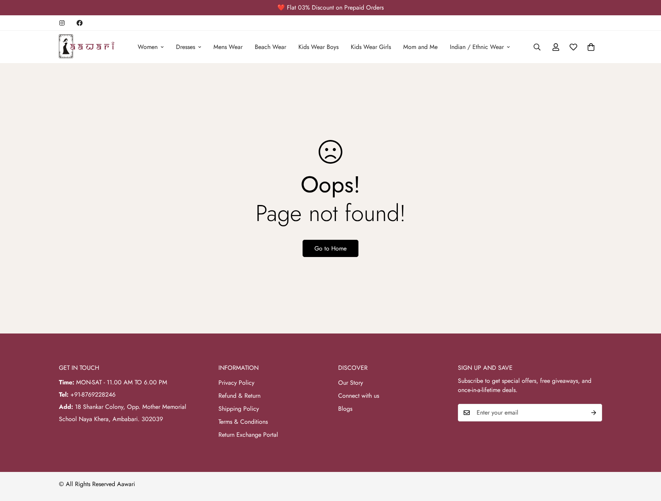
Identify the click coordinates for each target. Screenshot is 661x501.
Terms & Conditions (243, 421)
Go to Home (330, 248)
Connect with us (358, 395)
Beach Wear (270, 46)
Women (148, 46)
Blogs (345, 408)
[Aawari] (86, 47)
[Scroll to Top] (646, 459)
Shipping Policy (238, 408)
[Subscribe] (593, 412)
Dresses (185, 46)
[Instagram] (62, 23)
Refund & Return (239, 395)
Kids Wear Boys (318, 46)
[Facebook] (80, 23)
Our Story (350, 382)
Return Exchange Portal (248, 434)
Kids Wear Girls (371, 46)
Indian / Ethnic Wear (477, 46)
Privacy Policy (236, 382)
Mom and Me (420, 46)
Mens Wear (228, 46)
